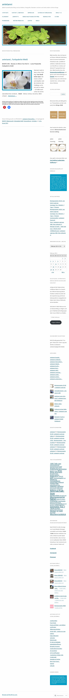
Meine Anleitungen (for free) (31, 16)
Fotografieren (27, 121)
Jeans (58, 487)
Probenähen (5, 20)
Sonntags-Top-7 (57, 506)
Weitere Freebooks (18, 20)
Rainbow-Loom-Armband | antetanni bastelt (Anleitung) (60, 398)
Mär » (63, 272)
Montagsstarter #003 (60, 606)
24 (51, 269)
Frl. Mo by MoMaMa (55, 642)
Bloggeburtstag (54, 473)
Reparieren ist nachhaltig (56, 503)
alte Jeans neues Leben (56, 467)
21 (60, 267)
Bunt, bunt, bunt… (55, 661)
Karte (61, 487)
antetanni (7, 4)
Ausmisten (62, 469)
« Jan (52, 272)
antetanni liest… (54, 368)
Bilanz (56, 471)
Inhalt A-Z (59, 12)
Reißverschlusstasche (55, 502)
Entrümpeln (58, 478)
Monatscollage (54, 495)
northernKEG (53, 621)
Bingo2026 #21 (58, 581)
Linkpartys (15, 16)
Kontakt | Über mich (18, 12)
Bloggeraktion (54, 476)
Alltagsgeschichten (55, 629)
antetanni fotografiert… (56, 362)
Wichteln (53, 513)
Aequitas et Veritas (55, 659)
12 (55, 264)
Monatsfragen (63, 495)
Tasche (52, 508)
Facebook (53, 548)
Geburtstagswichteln (55, 485)
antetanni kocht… (54, 366)
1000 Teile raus (55, 464)
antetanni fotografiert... (29, 119)
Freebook (61, 482)
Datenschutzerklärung (45, 12)
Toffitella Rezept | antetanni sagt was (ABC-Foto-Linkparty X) (58, 233)
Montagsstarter (57, 497)
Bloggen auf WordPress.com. (9, 695)
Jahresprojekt (53, 487)
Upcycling (57, 508)
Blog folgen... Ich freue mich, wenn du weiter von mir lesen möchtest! (58, 280)
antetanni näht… (54, 370)
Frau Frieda (53, 623)
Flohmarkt (5, 16)
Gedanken (53, 486)
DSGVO (52, 76)
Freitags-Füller (54, 483)
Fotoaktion (53, 479)
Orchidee (34, 121)
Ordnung (53, 501)
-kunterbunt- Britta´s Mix (56, 655)
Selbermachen (59, 505)
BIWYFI (4, 121)
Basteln (52, 471)
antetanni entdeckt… (55, 359)
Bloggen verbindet (54, 475)
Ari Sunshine (53, 650)
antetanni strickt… (55, 377)
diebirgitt (61, 476)
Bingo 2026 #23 (58, 575)
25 (53, 269)
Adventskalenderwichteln (56, 466)
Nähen (53, 499)
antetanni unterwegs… (56, 379)
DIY (52, 477)
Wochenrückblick (58, 514)
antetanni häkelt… (55, 364)
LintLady (52, 665)
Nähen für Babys (61, 499)
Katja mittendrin (54, 636)
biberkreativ (53, 640)
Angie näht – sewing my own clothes (60, 590)
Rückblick (52, 505)
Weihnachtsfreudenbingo (56, 509)
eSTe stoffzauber (55, 653)
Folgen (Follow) (56, 322)
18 (53, 267)
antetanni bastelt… (55, 357)
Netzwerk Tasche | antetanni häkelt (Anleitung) (59, 419)
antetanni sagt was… (55, 372)
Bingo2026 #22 (58, 570)
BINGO (37, 20)
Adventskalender (54, 465)
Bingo (60, 471)
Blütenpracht (10, 121)
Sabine (52, 436)
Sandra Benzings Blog (56, 648)
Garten (30, 20)
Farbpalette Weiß (18, 121)
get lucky (52, 638)
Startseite (5, 12)
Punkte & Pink (58, 608)
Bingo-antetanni (56, 472)
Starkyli (52, 663)
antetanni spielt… (54, 374)
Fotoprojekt (54, 482)
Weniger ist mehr (56, 511)
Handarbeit (60, 486)
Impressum (31, 12)
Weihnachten (47, 16)
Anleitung (54, 469)
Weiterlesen (12, 96)
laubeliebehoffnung (55, 644)
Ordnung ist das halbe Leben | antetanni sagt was (60, 411)
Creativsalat (53, 657)
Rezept (65, 503)
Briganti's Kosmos (55, 646)
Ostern (57, 16)
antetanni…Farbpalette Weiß (15, 59)
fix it (65, 478)
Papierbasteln (61, 501)
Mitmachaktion (57, 492)
